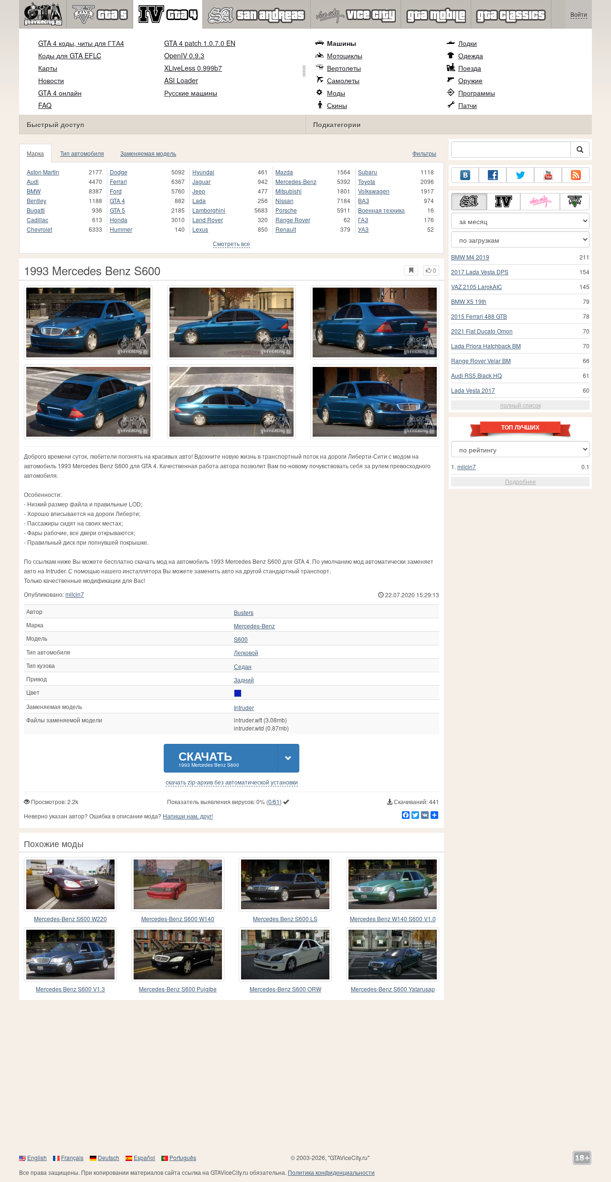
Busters (243, 612)
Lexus (200, 229)
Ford (116, 191)
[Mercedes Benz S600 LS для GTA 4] (285, 884)
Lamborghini (208, 210)
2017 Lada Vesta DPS (479, 272)
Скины (337, 105)
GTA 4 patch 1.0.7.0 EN (199, 43)
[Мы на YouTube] (548, 175)
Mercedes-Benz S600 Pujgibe (178, 989)
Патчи (467, 105)
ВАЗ (363, 200)
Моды (336, 92)
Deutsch (108, 1157)
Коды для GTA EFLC (69, 55)
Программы (476, 92)
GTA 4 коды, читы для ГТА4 (81, 43)
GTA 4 (117, 200)
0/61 (274, 801)
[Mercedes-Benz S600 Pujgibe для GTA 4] (177, 954)
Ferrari (118, 181)
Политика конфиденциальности (331, 1172)
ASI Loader (181, 80)
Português (182, 1157)
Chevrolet (39, 229)
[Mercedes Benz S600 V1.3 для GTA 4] (70, 954)
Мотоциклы (344, 55)
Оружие (470, 80)
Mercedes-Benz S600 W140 (177, 918)
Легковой (246, 652)
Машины (341, 43)
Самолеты (343, 80)
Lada (199, 200)
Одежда (470, 55)
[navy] (238, 693)
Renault (285, 229)
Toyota (366, 181)
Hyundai (203, 172)
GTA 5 (117, 210)
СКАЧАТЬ (209, 758)
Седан (243, 666)
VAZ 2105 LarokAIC (476, 286)
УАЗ (363, 229)
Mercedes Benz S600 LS (285, 918)
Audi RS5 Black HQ (476, 375)
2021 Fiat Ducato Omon (482, 331)
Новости (51, 80)
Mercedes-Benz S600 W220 (70, 918)
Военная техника (381, 210)
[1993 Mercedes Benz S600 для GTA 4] (88, 322)
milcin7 (74, 594)
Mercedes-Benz (295, 181)
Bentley (36, 200)
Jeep (198, 191)
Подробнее (520, 481)
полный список (520, 405)
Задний (244, 679)
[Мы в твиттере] (520, 175)
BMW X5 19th (468, 301)
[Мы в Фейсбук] (492, 175)
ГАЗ (363, 219)
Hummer (121, 229)
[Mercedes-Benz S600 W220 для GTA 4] (70, 884)
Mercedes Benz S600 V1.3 (70, 989)
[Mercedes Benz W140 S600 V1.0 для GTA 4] (392, 884)
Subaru (367, 172)
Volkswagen (374, 191)
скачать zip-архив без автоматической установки (232, 782)
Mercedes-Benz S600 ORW (285, 989)
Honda (118, 219)
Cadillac (37, 219)
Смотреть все (231, 243)
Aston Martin (43, 172)
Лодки (467, 43)
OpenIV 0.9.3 (184, 55)
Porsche (286, 210)
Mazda (284, 172)
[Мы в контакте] (465, 175)
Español (144, 1157)
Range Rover (292, 219)
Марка (35, 153)
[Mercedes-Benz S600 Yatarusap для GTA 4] (392, 954)
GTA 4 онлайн (60, 92)
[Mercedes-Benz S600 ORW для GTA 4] (285, 954)
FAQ (45, 105)
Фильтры (424, 153)
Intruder (244, 707)
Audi (33, 181)
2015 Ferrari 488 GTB (479, 316)
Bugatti (36, 210)
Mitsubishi (288, 191)
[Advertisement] (305, 1076)
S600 (241, 639)
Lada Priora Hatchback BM (486, 346)
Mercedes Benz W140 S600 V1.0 (393, 918)
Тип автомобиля (82, 153)
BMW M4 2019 (470, 257)
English (37, 1157)
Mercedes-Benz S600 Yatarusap (393, 989)
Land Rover (207, 219)
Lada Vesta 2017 (473, 390)
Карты (47, 68)
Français (72, 1157)
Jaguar (201, 181)
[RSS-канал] (576, 175)
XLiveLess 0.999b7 (193, 68)
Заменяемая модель (148, 153)
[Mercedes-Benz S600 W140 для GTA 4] (177, 884)
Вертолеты (344, 68)
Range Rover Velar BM (481, 360)
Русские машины (190, 92)
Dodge (118, 172)
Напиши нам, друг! (188, 816)
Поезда (469, 68)
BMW (34, 191)
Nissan (284, 200)
